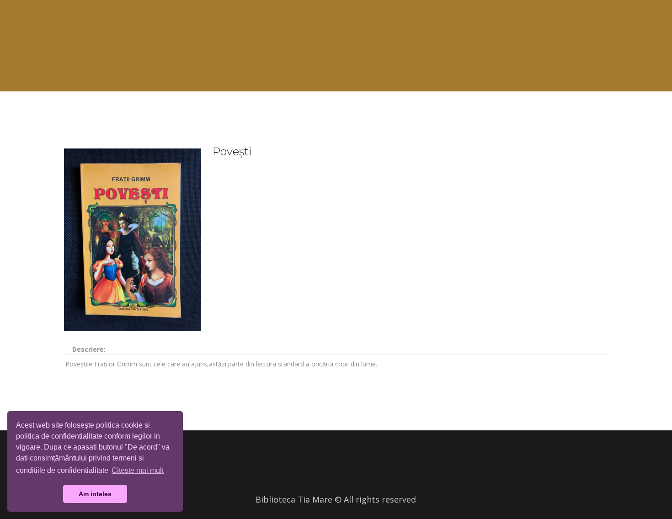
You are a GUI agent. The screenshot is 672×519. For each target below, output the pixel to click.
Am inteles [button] (95, 494)
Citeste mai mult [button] (138, 470)
